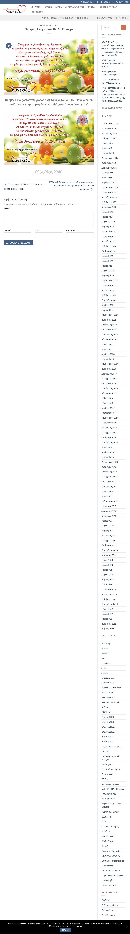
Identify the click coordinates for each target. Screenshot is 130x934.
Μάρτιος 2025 (107, 153)
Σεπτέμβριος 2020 (109, 334)
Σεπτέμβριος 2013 (109, 604)
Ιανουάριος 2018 (108, 467)
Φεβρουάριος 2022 (109, 280)
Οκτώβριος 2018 (108, 437)
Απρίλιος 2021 (108, 305)
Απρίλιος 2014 (108, 574)
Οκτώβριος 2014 (108, 545)
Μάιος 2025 (106, 148)
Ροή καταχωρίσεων (110, 905)
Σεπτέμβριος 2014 (109, 550)
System (104, 673)
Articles (104, 648)
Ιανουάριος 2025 (108, 163)
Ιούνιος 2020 (107, 344)
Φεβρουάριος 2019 (109, 418)
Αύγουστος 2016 (108, 511)
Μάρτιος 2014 (107, 579)
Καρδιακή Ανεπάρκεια (111, 769)
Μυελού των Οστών (110, 812)
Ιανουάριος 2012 (108, 623)
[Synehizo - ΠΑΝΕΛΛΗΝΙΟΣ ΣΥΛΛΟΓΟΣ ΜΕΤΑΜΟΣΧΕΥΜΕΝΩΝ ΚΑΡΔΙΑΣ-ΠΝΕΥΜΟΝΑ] (14, 9)
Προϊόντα (105, 831)
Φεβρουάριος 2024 (109, 187)
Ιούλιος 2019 (107, 398)
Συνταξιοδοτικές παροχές (112, 861)
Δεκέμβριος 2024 (109, 168)
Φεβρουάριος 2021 (109, 315)
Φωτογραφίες (107, 880)
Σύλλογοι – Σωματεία (110, 851)
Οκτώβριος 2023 (108, 207)
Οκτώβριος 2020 (108, 329)
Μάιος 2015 (106, 520)
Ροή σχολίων (107, 910)
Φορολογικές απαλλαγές (112, 875)
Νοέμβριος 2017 (108, 476)
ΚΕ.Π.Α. (104, 779)
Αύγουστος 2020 (108, 339)
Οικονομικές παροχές (110, 826)
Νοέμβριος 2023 (108, 202)
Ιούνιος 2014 (107, 565)
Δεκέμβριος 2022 (109, 241)
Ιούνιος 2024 (107, 172)
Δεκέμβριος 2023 (109, 197)
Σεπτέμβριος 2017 (109, 486)
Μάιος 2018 (106, 447)
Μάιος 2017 (106, 496)
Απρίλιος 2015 (108, 525)
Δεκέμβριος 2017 (109, 471)
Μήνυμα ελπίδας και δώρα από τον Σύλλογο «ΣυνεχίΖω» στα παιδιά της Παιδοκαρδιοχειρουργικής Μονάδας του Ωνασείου (113, 94)
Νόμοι (104, 821)
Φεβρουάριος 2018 (109, 462)
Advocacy (105, 643)
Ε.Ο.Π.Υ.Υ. (106, 712)
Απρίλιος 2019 (108, 408)
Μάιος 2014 (106, 570)
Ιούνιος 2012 (107, 614)
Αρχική (38, 7)
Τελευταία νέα (107, 865)
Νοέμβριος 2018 (108, 432)
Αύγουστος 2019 (108, 393)
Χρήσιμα (91, 7)
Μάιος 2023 (106, 217)
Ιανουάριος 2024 (108, 192)
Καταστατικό (106, 774)
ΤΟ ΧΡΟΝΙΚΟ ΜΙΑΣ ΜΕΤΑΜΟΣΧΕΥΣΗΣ (110, 81)
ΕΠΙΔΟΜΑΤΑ (107, 736)
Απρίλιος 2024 (108, 182)
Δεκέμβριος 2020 (109, 324)
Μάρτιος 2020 (107, 359)
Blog (103, 658)
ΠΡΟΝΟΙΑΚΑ (107, 836)
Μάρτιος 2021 (107, 310)
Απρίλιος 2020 (108, 354)
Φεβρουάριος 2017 (109, 501)
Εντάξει (65, 930)
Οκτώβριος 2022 (108, 251)
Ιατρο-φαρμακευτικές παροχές (110, 758)
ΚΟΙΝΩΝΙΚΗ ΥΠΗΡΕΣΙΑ (112, 789)
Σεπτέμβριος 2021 (109, 300)
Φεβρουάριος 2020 (109, 364)
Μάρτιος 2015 (107, 530)
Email (38, 230)
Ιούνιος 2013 (107, 609)
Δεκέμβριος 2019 (109, 373)
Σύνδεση (105, 900)
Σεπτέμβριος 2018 (109, 442)
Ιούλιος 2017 (107, 491)
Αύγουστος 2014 (108, 555)
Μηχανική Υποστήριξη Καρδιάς (111, 805)
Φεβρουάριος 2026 (109, 123)
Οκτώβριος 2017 (108, 481)
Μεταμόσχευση (108, 798)
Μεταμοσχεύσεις (108, 794)
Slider (103, 668)
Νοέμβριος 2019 (108, 378)
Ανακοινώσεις (46, 25)
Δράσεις (48, 7)
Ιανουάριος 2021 (108, 319)
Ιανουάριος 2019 (108, 422)
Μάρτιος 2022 (107, 275)
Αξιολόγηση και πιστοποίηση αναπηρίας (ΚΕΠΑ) (112, 63)
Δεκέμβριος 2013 (109, 594)
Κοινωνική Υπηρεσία (108, 7)
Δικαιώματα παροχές (110, 702)
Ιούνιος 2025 (107, 143)
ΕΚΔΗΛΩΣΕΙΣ (108, 717)
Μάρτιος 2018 (107, 457)
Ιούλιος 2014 (107, 560)
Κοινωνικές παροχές (110, 784)
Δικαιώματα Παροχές (74, 7)
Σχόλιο (7, 208)
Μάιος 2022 (106, 265)
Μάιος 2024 (106, 177)
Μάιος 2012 (106, 619)
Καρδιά (58, 7)
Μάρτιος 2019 (107, 413)
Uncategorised (107, 677)
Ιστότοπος (70, 230)
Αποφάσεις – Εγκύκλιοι (111, 687)
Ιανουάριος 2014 (108, 589)
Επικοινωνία (37, 12)
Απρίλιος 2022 (108, 270)
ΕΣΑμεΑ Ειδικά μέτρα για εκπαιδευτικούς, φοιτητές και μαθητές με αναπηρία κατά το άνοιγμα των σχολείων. (71, 185)
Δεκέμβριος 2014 (109, 535)
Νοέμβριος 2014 (108, 540)
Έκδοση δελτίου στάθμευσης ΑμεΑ (109, 73)
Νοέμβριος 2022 (108, 246)
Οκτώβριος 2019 (108, 383)
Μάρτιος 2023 (107, 226)
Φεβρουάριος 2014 (109, 584)
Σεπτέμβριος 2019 (109, 388)
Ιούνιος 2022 (107, 261)
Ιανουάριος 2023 (108, 236)
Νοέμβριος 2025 (108, 138)
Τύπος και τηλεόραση (110, 870)
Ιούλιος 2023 (107, 212)
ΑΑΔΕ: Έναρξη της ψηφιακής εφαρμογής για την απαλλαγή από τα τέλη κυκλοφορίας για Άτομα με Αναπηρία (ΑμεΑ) (112, 48)
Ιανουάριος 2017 (108, 506)
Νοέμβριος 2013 (108, 599)
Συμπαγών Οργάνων (110, 856)
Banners (105, 653)
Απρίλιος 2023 (108, 221)
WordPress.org (108, 915)
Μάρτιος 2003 (107, 628)
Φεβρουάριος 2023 (109, 231)
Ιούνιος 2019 (107, 403)
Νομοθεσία (106, 816)
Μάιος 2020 (106, 349)
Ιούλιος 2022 (107, 256)
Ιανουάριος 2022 (108, 285)
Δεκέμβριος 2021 (109, 290)
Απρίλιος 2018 (108, 452)
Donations (105, 663)
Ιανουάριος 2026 (108, 128)
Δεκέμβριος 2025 (109, 133)
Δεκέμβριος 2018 (109, 427)
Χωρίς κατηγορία (109, 885)
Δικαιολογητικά (108, 697)
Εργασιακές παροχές (110, 746)
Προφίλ (104, 846)
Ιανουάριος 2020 (108, 369)
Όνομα (7, 230)
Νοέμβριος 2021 (108, 295)
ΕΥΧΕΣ (55, 25)
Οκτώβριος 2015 (108, 516)
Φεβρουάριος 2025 (109, 158)
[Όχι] (127, 928)
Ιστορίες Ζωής (107, 764)
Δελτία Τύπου (107, 692)
